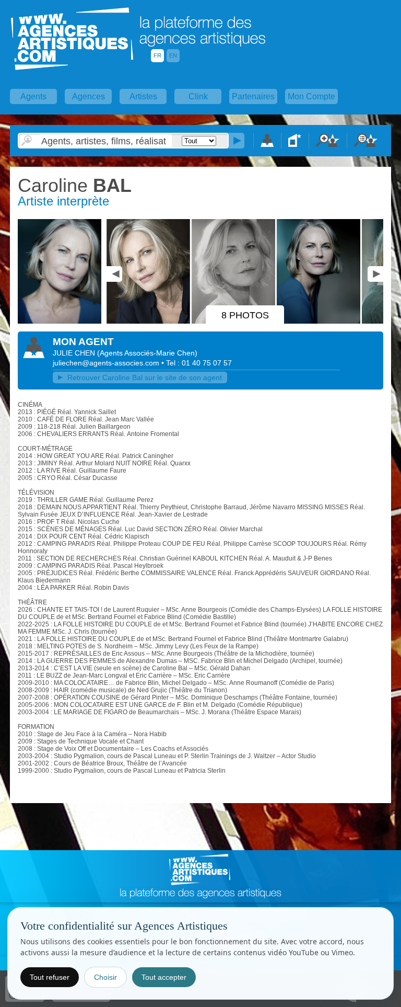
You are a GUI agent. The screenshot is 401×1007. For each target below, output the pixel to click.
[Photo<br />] (61, 321)
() (147, 353)
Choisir (105, 977)
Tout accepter (163, 977)
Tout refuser (49, 977)
